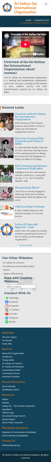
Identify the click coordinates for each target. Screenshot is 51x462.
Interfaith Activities (11, 376)
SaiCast (6, 269)
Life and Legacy (9, 337)
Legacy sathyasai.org (13, 273)
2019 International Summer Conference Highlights (31, 167)
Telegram (13, 317)
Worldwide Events (10, 389)
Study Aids (7, 343)
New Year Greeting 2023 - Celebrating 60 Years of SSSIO (30, 141)
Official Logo (8, 412)
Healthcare (7, 356)
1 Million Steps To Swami (30, 206)
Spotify (12, 321)
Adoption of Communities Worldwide (19, 432)
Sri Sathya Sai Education (13, 366)
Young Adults (8, 360)
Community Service (11, 373)
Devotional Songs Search (13, 415)
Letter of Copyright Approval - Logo (26, 226)
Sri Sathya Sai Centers (12, 363)
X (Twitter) (13, 309)
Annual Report (8, 419)
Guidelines (7, 409)
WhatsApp (13, 297)
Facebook (13, 301)
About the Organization (13, 353)
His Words (7, 340)
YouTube (12, 313)
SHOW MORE (25, 245)
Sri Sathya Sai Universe (13, 262)
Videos (5, 399)
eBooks (5, 402)
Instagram (13, 305)
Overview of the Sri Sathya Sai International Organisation (30, 117)
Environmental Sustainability (15, 435)
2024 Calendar (9, 386)
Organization (41, 20)
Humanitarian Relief (27, 187)
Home (28, 20)
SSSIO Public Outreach (12, 422)
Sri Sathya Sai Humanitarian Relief (18, 266)
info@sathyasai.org (11, 445)
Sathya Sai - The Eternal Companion (18, 405)
